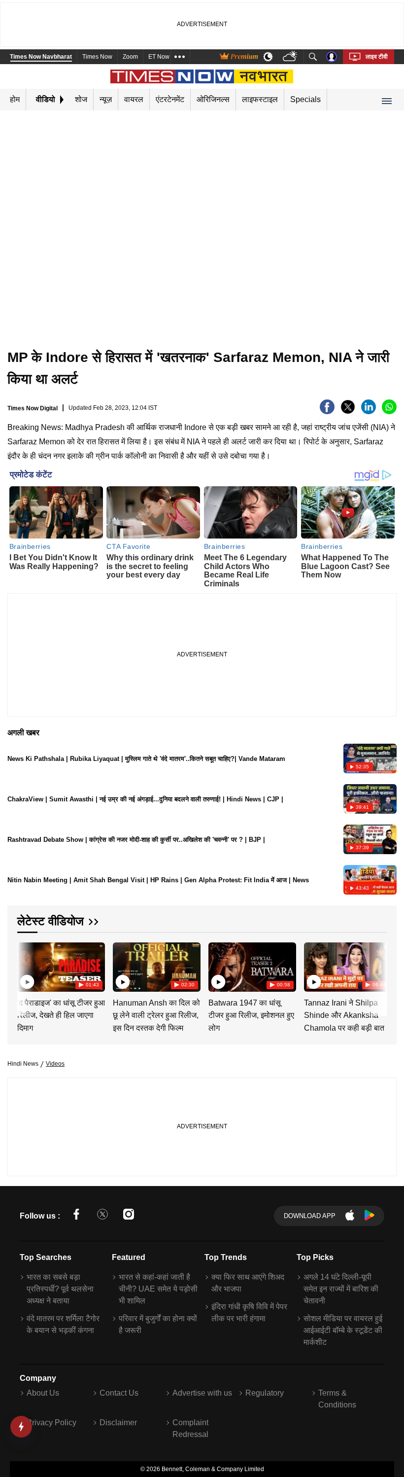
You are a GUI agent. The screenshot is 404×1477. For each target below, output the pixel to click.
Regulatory (264, 1393)
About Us (43, 1393)
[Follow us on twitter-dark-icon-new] (102, 1216)
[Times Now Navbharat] (202, 76)
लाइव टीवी (377, 56)
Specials (305, 99)
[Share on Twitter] (347, 411)
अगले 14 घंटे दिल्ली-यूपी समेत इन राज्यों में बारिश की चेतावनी (340, 1289)
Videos (55, 1063)
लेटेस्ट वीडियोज (50, 921)
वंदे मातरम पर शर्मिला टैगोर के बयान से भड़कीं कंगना (63, 1324)
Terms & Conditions (337, 1399)
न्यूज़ (106, 99)
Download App (310, 1216)
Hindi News (22, 1063)
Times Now (97, 56)
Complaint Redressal (190, 1428)
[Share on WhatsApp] (389, 411)
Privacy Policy (51, 1422)
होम (15, 99)
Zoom (130, 56)
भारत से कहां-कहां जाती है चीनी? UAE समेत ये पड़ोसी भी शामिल (158, 1289)
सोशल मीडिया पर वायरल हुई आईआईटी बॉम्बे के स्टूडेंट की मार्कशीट (342, 1330)
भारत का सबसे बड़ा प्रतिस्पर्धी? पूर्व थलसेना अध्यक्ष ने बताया (60, 1289)
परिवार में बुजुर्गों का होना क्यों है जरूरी (158, 1324)
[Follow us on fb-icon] (76, 1216)
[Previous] (25, 966)
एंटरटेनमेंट (170, 99)
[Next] (377, 966)
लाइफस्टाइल (260, 99)
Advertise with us (202, 1393)
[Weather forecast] (291, 57)
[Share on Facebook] (327, 411)
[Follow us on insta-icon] (128, 1216)
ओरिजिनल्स (213, 99)
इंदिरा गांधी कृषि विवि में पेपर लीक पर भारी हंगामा (249, 1312)
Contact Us (119, 1393)
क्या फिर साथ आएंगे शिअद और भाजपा (247, 1283)
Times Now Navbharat (41, 56)
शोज (81, 99)
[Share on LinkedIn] (368, 411)
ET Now (158, 56)
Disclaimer (118, 1422)
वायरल (133, 99)
